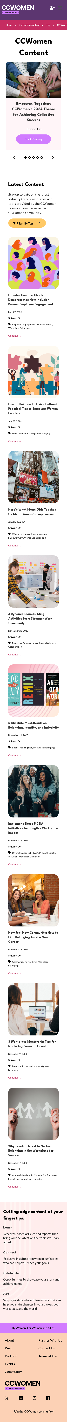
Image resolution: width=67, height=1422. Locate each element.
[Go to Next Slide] (53, 158)
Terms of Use (48, 1356)
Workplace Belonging (19, 328)
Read (8, 1348)
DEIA (15, 433)
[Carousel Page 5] (41, 157)
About (9, 1340)
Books (15, 747)
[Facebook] (48, 1399)
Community (18, 961)
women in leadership (22, 1175)
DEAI (45, 852)
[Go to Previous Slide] (14, 158)
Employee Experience (23, 643)
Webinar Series (44, 324)
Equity (52, 852)
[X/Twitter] (7, 1399)
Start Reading (33, 139)
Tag (48, 24)
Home (9, 24)
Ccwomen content (29, 24)
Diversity (16, 852)
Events (10, 1364)
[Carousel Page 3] (33, 157)
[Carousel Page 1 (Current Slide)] (25, 157)
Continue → (14, 335)
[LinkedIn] (21, 1399)
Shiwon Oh (14, 317)
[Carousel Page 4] (37, 157)
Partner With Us (50, 1340)
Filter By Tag (24, 223)
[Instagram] (35, 1399)
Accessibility (28, 852)
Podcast (11, 1356)
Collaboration (15, 646)
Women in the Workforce (25, 534)
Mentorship (18, 1066)
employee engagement (24, 324)
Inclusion (23, 433)
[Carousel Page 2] (29, 157)
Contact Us (46, 1348)
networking (31, 961)
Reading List (26, 747)
